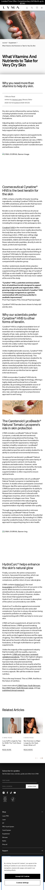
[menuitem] (22, 828)
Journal (4, 43)
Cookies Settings (22, 883)
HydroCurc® (20, 584)
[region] (22, 873)
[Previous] (36, 758)
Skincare (5, 837)
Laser (4, 820)
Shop (4, 812)
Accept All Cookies (22, 876)
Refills (4, 841)
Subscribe (32, 786)
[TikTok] (11, 792)
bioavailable (7, 587)
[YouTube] (14, 792)
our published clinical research (21, 689)
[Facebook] (7, 792)
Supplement (6, 834)
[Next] (41, 758)
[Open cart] (37, 7)
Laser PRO (5, 816)
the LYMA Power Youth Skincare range (17, 688)
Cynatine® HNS (8, 227)
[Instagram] (3, 792)
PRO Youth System (8, 827)
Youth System (6, 830)
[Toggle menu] (42, 8)
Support (5, 851)
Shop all (4, 844)
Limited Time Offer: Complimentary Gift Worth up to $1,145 (22, 2)
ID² (3, 823)
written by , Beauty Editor (18, 100)
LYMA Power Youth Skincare (28, 685)
